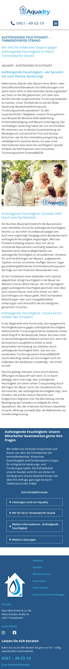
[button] (55, 23)
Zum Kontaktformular (34, 492)
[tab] (34, 502)
